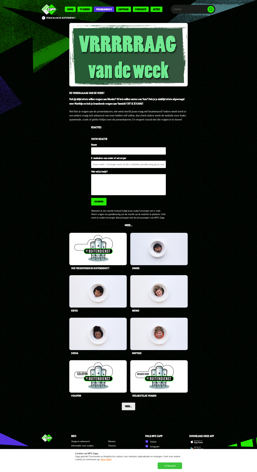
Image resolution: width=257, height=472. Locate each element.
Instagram (154, 446)
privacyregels (143, 217)
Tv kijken (85, 9)
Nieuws (112, 441)
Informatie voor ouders (82, 445)
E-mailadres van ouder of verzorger (108, 158)
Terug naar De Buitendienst (61, 18)
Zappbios (123, 9)
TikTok (152, 441)
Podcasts (140, 9)
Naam (94, 144)
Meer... (128, 406)
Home (70, 9)
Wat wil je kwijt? (99, 171)
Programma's (104, 9)
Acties (156, 9)
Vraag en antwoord (80, 441)
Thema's (112, 445)
